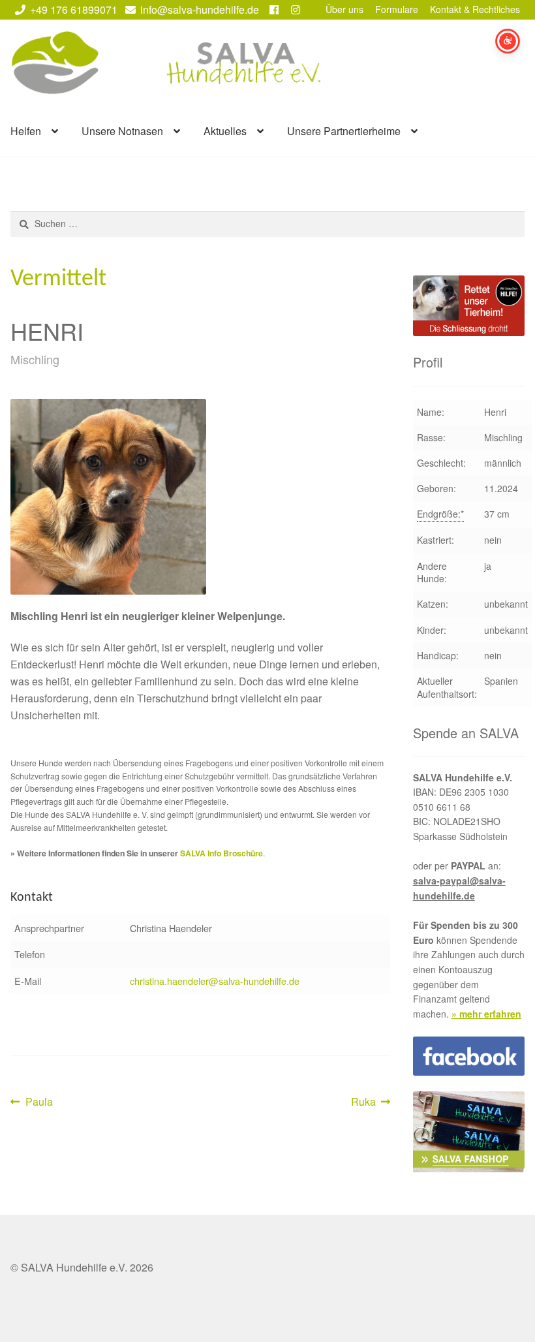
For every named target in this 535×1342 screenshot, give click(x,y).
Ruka (371, 1102)
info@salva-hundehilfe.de (199, 9)
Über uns (344, 9)
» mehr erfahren (486, 1013)
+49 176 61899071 (73, 9)
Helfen (25, 130)
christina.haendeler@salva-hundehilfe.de (214, 981)
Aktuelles (225, 130)
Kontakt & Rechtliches (475, 9)
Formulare (396, 9)
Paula (39, 1102)
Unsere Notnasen (122, 130)
